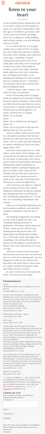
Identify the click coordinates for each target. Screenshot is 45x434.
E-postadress (8, 414)
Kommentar (8, 400)
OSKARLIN (22, 3)
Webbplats (7, 418)
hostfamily (7, 389)
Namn (6, 409)
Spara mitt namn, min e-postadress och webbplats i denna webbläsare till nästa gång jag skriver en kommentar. (21, 427)
